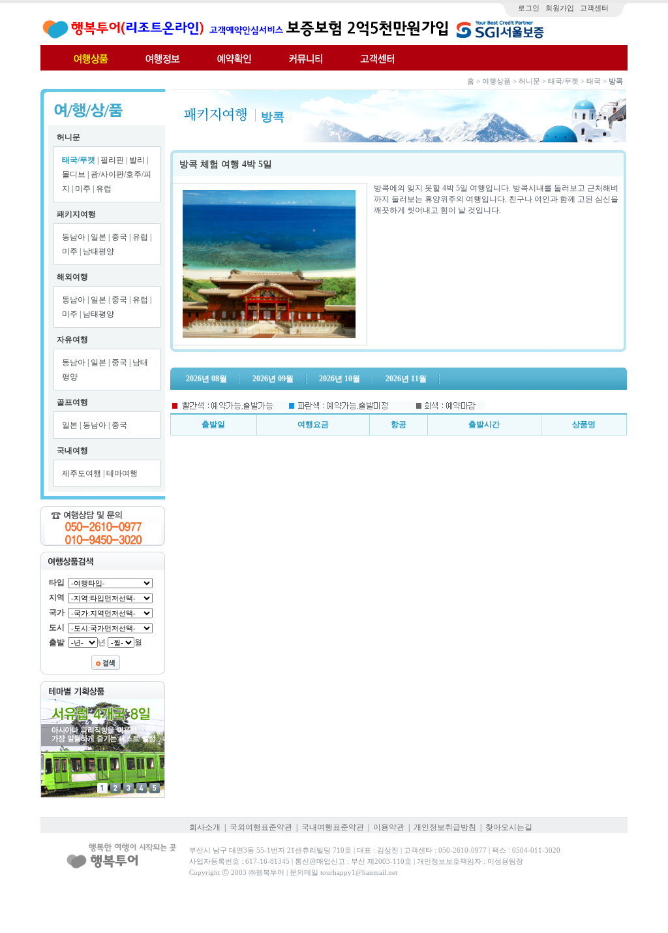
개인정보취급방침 (445, 827)
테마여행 (122, 473)
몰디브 (74, 174)
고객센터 (594, 8)
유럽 (104, 188)
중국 (120, 237)
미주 (84, 188)
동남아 (74, 237)
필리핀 (113, 160)
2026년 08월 (206, 378)
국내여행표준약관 (332, 827)
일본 (99, 237)
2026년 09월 (273, 378)
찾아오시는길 (508, 827)
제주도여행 (82, 473)
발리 (138, 160)
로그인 (528, 8)
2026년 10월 (339, 378)
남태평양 (98, 251)
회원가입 (559, 8)
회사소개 (204, 827)
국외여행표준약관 (261, 827)
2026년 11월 (406, 378)
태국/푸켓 (78, 160)
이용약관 (388, 827)
